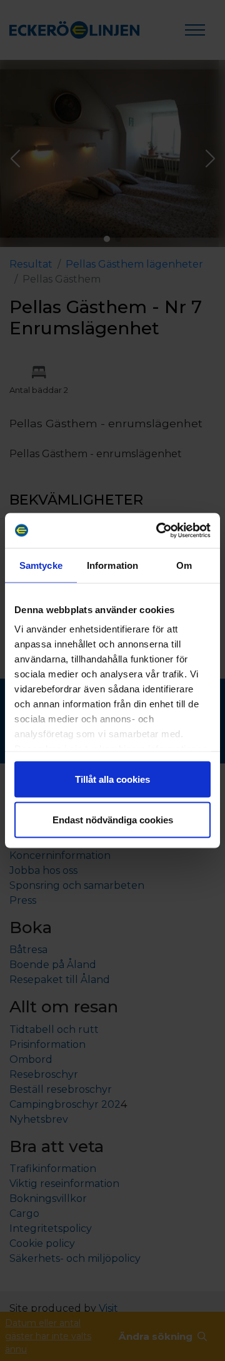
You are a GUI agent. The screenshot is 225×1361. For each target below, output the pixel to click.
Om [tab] (184, 564)
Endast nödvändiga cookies (112, 820)
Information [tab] (112, 564)
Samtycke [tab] (40, 564)
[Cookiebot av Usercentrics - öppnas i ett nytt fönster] (159, 531)
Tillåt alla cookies (112, 778)
